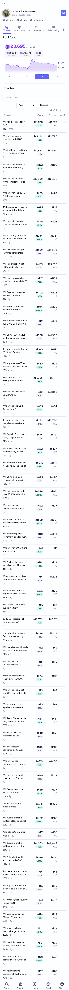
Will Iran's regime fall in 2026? (14, 123)
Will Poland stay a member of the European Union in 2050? (15, 972)
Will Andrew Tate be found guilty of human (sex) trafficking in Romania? (14, 564)
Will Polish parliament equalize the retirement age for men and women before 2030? (15, 521)
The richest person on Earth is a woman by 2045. (14, 635)
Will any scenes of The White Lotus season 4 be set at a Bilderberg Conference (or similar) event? (15, 365)
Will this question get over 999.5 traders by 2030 (14, 493)
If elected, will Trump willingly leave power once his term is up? (13, 379)
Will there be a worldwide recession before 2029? (15, 649)
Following (8, 20)
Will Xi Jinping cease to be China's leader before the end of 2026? (15, 237)
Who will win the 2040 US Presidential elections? (14, 663)
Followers (22, 20)
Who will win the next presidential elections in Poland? (15, 223)
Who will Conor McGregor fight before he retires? (14, 763)
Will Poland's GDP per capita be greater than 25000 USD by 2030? (14, 592)
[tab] (7, 29)
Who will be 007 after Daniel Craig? (14, 393)
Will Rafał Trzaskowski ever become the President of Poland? (14, 308)
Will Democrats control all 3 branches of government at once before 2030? (14, 791)
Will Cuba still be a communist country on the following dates (14, 958)
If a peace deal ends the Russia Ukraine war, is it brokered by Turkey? (14, 873)
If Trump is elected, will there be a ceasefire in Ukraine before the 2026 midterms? (15, 422)
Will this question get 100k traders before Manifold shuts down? (14, 265)
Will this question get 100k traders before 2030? (13, 251)
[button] (35, 115)
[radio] (10, 76)
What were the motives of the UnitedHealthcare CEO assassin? (15, 578)
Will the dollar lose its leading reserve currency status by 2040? (15, 944)
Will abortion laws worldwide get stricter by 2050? (14, 930)
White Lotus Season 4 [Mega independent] (14, 166)
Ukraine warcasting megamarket (12, 805)
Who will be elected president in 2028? (12, 138)
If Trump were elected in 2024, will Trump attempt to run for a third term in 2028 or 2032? (15, 351)
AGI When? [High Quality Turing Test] (15, 901)
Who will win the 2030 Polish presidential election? (14, 194)
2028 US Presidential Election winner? (13, 620)
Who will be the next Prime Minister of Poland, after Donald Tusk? (15, 180)
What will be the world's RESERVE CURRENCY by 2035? (15, 322)
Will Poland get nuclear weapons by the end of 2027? (14, 464)
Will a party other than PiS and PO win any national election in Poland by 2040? (14, 916)
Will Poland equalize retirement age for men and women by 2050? (14, 535)
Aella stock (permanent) (15, 832)
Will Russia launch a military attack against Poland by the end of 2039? (14, 819)
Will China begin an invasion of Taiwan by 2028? (14, 479)
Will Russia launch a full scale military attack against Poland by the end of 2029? (14, 450)
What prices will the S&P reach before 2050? (15, 677)
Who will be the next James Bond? (13, 407)
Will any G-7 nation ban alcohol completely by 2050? (14, 887)
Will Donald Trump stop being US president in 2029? (15, 436)
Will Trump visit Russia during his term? (14, 606)
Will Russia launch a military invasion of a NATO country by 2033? (15, 845)
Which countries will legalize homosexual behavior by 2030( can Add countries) (14, 706)
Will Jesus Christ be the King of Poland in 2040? (15, 720)
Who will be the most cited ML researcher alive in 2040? (15, 692)
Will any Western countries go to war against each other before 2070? (13, 748)
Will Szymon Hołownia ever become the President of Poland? (14, 294)
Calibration (38, 20)
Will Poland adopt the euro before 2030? (14, 859)
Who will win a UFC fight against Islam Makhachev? (15, 550)
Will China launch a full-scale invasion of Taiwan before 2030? (15, 337)
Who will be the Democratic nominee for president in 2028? (15, 507)
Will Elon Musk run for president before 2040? (15, 280)
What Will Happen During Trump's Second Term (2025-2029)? (15, 152)
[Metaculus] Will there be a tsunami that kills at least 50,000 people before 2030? (15, 209)
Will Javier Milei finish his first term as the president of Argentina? (15, 734)
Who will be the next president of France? (13, 777)
